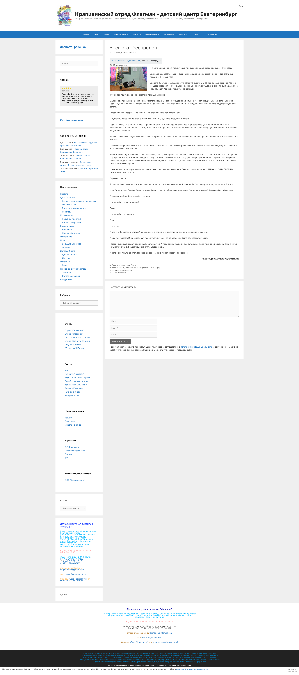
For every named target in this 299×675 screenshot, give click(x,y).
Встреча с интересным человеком (79, 201)
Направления (151, 34)
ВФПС (67, 370)
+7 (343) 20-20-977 (73, 560)
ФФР (67, 458)
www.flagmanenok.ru (76, 574)
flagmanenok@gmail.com (72, 569)
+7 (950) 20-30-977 (69, 562)
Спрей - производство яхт (78, 381)
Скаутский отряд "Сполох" (78, 337)
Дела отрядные (118, 265)
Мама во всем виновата (122, 270)
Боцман (68, 454)
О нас (96, 34)
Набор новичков (121, 34)
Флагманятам (211, 34)
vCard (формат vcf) (78, 579)
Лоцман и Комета (73, 344)
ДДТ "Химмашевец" (75, 480)
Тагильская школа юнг (76, 385)
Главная (85, 34)
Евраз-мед (70, 421)
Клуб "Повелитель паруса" (78, 377)
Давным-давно (69, 254)
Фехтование (66, 237)
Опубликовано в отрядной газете (140, 268)
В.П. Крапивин (72, 447)
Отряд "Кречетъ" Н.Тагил (77, 341)
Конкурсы (66, 212)
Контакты (137, 34)
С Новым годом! (119, 273)
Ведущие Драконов (71, 244)
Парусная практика (71, 219)
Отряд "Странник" (74, 334)
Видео (65, 265)
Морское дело (67, 215)
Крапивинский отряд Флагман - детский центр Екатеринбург (156, 14)
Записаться (183, 34)
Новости (64, 194)
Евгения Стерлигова (75, 451)
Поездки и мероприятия (74, 208)
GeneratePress (184, 665)
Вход (241, 6)
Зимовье (66, 272)
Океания (66, 247)
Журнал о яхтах (72, 392)
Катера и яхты (72, 395)
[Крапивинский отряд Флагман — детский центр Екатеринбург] (64, 15)
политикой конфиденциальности (196, 347)
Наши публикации (71, 233)
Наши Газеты (131, 265)
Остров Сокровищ (71, 276)
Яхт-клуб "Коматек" (74, 374)
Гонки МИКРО (69, 204)
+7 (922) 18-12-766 (69, 563)
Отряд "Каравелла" (74, 330)
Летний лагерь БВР (71, 222)
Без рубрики (66, 279)
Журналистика (67, 226)
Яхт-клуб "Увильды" (74, 388)
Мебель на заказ (73, 425)
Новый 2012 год (118, 268)
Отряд (195, 34)
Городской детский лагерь (73, 269)
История (66, 258)
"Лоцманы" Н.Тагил (74, 348)
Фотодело (65, 262)
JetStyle (68, 418)
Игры (62, 240)
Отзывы (106, 34)
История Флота (67, 251)
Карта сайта (169, 34)
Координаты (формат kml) (72, 580)
